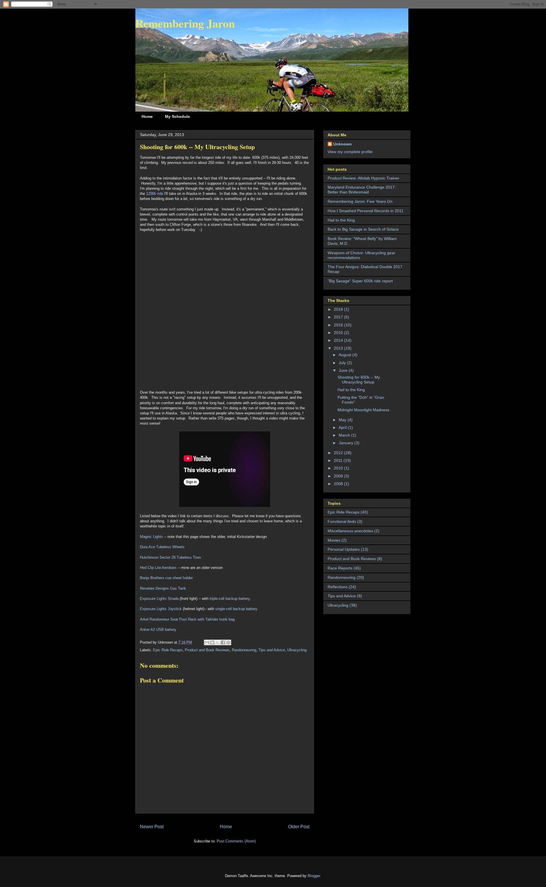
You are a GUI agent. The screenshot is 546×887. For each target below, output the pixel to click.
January (346, 443)
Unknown (342, 144)
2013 (339, 348)
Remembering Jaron (185, 23)
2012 (339, 452)
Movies (334, 540)
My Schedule (177, 116)
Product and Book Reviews (207, 650)
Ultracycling (297, 650)
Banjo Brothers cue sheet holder (166, 578)
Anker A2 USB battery (158, 629)
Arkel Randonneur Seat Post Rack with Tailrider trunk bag (187, 619)
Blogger (314, 876)
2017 (339, 317)
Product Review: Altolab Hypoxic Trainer (363, 178)
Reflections (338, 587)
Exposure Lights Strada (159, 598)
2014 (339, 340)
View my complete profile (350, 151)
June (344, 370)
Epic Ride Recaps (168, 650)
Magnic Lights (151, 537)
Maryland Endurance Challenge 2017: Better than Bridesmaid (362, 189)
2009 (339, 476)
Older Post (298, 826)
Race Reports (340, 568)
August (345, 354)
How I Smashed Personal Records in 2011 (366, 210)
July (343, 362)
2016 (339, 325)
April (343, 427)
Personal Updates (344, 549)
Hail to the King (341, 220)
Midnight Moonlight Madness (363, 410)
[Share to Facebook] (223, 642)
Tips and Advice (271, 650)
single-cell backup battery (236, 609)
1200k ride (154, 193)
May (343, 420)
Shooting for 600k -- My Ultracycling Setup (359, 379)
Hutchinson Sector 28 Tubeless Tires (170, 557)
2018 (339, 309)
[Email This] (207, 642)
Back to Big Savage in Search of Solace (363, 229)
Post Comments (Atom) (236, 841)
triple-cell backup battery (230, 598)
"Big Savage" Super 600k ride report (360, 281)
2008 (339, 483)
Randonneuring (244, 650)
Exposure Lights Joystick (161, 609)
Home (147, 116)
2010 (339, 468)
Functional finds (342, 521)
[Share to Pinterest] (228, 642)
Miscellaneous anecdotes (350, 531)
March (345, 435)
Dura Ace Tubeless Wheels (162, 547)
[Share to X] (217, 642)
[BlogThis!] (212, 642)
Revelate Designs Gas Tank (163, 588)
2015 (339, 332)
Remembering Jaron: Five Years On (360, 201)
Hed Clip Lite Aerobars (158, 567)
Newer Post (152, 826)
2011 (339, 460)
